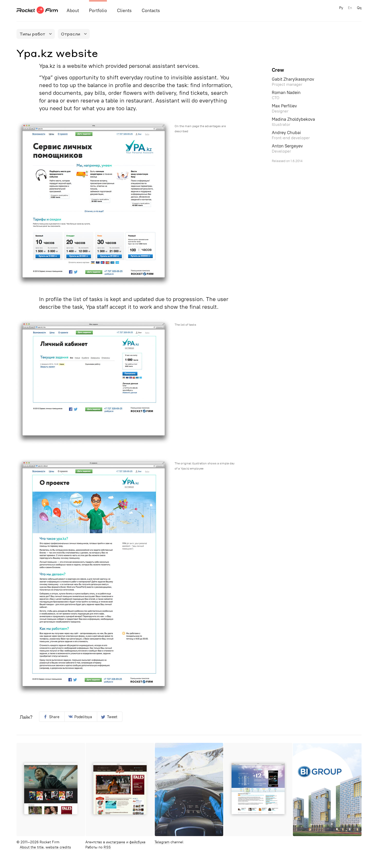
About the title (32, 847)
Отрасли (70, 33)
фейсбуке (137, 842)
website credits (58, 847)
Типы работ (32, 33)
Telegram (162, 842)
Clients (124, 10)
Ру (341, 7)
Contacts (151, 10)
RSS (107, 847)
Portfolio (98, 10)
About (73, 10)
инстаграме (115, 842)
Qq (359, 7)
